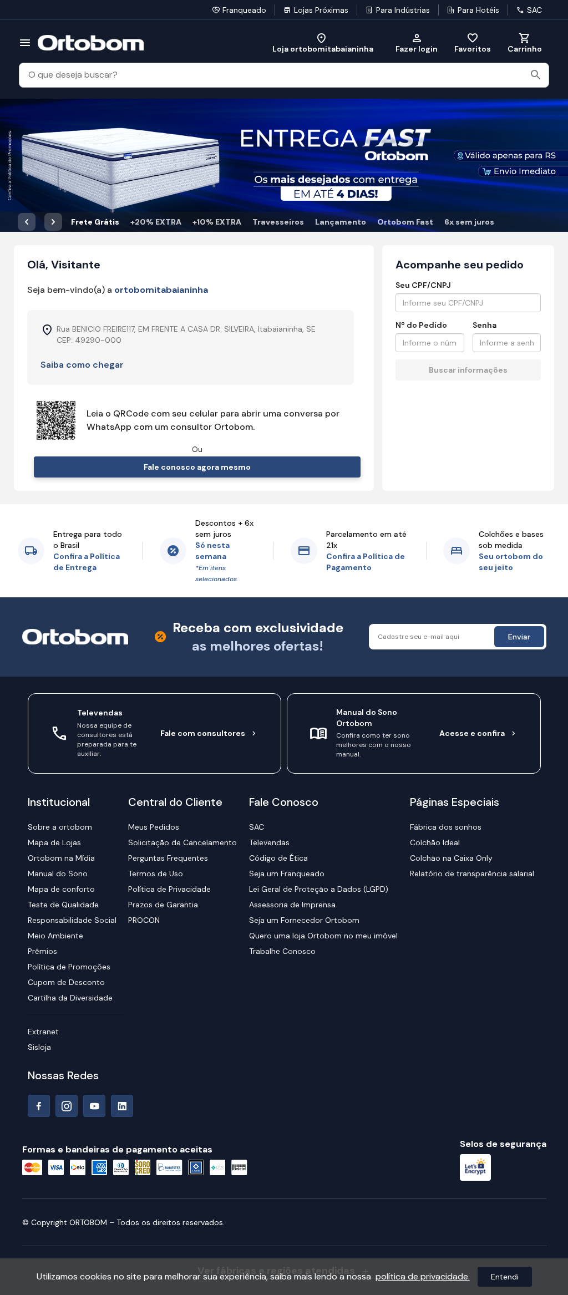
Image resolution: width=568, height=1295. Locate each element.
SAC (534, 10)
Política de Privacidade (169, 889)
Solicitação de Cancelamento (182, 842)
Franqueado (244, 10)
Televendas (269, 842)
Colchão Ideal (435, 842)
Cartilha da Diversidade (70, 998)
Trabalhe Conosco (282, 951)
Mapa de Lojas (54, 842)
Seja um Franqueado (286, 873)
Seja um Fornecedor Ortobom (304, 920)
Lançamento (340, 222)
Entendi (505, 1277)
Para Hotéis (478, 10)
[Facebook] (39, 1106)
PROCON (144, 920)
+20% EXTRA (155, 222)
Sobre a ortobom (60, 827)
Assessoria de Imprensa (292, 905)
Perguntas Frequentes (168, 858)
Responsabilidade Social (72, 920)
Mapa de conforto (61, 889)
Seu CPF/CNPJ (423, 285)
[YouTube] (94, 1106)
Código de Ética (278, 858)
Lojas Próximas (321, 10)
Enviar (519, 637)
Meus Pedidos (153, 827)
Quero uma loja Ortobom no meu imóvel (323, 936)
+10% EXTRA (216, 222)
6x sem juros (469, 222)
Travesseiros (278, 222)
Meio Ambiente (55, 936)
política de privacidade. (423, 1276)
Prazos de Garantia (163, 905)
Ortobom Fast (405, 222)
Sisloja (39, 1047)
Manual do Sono (58, 873)
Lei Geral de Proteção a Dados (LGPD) (318, 889)
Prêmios (42, 951)
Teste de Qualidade (63, 905)
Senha (484, 325)
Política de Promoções (69, 967)
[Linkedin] (122, 1106)
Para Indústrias (403, 10)
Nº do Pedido (421, 325)
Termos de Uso (155, 873)
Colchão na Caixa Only (451, 858)
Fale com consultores (202, 733)
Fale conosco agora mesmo (197, 467)
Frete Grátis (95, 222)
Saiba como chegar (82, 364)
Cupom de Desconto (66, 982)
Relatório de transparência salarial (472, 873)
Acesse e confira (472, 733)
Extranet (43, 1032)
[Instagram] (66, 1106)
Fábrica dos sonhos (445, 827)
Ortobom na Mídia (61, 858)
